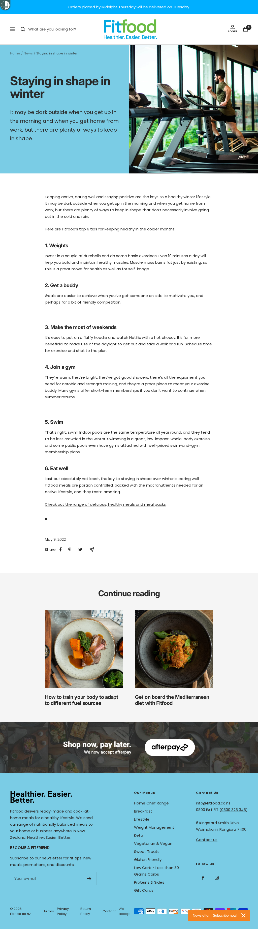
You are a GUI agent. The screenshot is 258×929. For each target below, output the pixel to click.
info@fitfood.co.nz (213, 803)
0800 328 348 (233, 809)
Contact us (206, 839)
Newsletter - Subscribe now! (215, 915)
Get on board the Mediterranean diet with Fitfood (172, 700)
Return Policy (85, 911)
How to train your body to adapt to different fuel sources (81, 700)
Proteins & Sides (149, 882)
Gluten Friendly (148, 859)
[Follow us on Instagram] (217, 878)
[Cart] (245, 29)
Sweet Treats (146, 851)
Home (15, 53)
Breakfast (143, 811)
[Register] (89, 878)
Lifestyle (141, 819)
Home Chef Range (151, 803)
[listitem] (60, 549)
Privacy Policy (63, 911)
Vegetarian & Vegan (153, 843)
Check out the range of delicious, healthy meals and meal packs (105, 504)
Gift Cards (143, 890)
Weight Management (154, 827)
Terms (49, 911)
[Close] (243, 915)
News (28, 53)
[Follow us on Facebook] (203, 878)
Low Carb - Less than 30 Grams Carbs (156, 871)
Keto (138, 835)
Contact (109, 911)
